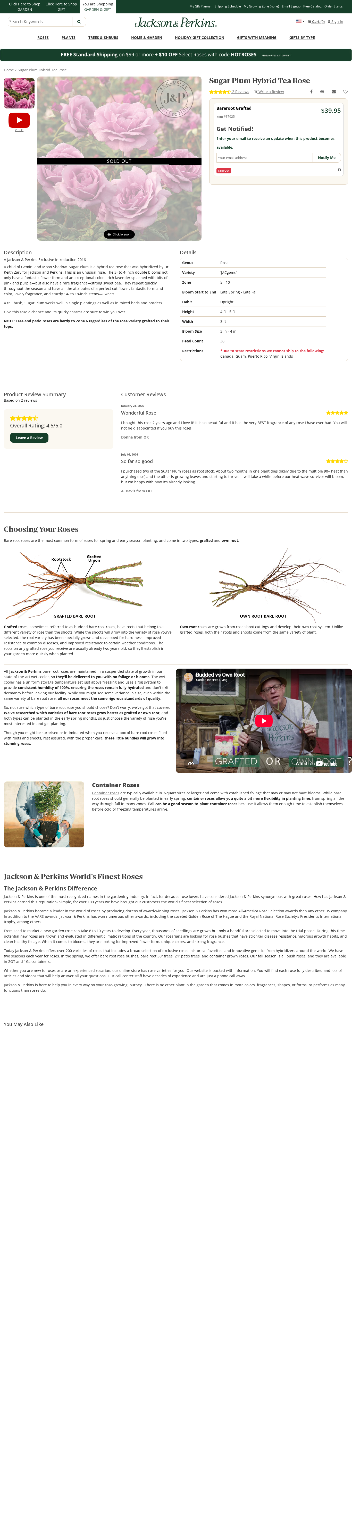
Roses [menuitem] (43, 37)
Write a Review (270, 91)
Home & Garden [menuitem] (146, 37)
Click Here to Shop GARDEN (24, 7)
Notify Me (327, 157)
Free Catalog (312, 6)
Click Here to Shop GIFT (61, 7)
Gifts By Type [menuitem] (302, 37)
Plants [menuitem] (69, 37)
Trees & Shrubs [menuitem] (103, 37)
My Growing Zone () (261, 6)
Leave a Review (29, 437)
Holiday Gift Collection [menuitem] (199, 37)
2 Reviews (240, 91)
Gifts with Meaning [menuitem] (256, 37)
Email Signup (291, 6)
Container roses (105, 792)
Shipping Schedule (228, 6)
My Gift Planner (201, 6)
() (318, 21)
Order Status (333, 6)
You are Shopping (97, 7)
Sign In (336, 21)
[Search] (79, 22)
